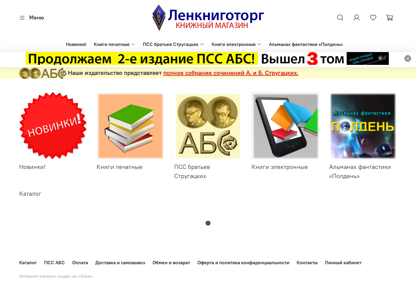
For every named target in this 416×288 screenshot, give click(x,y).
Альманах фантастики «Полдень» (306, 44)
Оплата (80, 262)
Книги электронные (234, 44)
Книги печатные (112, 44)
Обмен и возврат (171, 262)
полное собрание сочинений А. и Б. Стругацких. (230, 72)
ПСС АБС (54, 262)
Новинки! (76, 44)
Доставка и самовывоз (120, 262)
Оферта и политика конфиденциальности (243, 262)
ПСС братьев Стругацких (171, 44)
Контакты (307, 262)
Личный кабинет (343, 262)
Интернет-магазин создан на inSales (55, 276)
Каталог (28, 262)
